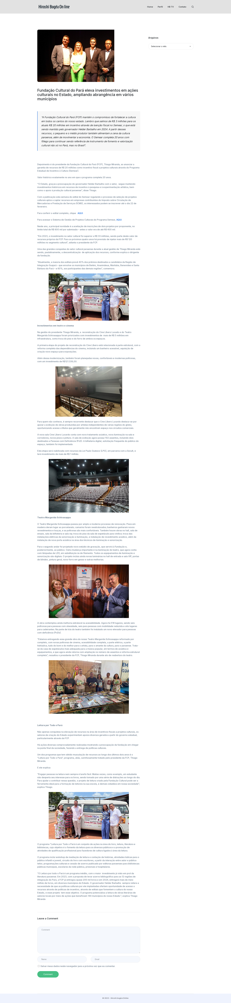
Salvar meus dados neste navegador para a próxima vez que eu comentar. (78, 966)
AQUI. (80, 213)
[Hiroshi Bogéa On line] (54, 6)
